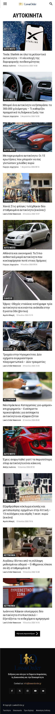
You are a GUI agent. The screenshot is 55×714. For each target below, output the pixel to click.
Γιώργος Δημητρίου (11, 116)
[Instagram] (27, 691)
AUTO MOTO (9, 49)
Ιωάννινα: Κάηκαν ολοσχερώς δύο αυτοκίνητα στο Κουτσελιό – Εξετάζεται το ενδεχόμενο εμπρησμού (26, 615)
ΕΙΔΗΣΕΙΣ (8, 200)
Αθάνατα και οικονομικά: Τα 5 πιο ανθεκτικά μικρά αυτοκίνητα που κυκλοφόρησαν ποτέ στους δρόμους (24, 257)
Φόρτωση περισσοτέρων (25, 634)
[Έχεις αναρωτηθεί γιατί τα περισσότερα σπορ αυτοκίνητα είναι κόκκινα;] (27, 441)
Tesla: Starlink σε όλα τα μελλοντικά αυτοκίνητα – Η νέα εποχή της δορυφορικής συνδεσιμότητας (24, 58)
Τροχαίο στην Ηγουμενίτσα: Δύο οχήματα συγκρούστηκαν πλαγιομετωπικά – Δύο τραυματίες (24, 358)
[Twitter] (20, 691)
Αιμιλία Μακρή (8, 315)
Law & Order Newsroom (12, 214)
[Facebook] (12, 691)
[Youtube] (35, 691)
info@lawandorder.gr (32, 683)
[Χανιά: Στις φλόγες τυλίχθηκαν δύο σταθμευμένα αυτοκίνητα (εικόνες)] (27, 188)
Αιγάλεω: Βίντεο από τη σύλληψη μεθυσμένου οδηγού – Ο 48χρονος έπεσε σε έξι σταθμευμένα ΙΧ (27, 564)
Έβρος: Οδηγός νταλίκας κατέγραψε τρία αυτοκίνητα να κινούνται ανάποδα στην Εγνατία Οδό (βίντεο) (27, 307)
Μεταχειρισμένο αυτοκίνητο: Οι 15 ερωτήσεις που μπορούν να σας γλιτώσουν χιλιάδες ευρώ (24, 159)
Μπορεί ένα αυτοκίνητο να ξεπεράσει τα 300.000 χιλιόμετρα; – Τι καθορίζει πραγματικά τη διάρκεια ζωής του (27, 108)
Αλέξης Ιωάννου (9, 66)
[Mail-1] (43, 691)
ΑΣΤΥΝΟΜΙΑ (9, 399)
